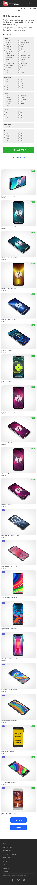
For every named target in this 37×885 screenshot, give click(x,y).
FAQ (4, 864)
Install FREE (20, 150)
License (5, 861)
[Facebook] (13, 880)
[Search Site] (30, 3)
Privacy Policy (7, 850)
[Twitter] (18, 880)
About (4, 843)
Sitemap (5, 872)
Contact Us (6, 868)
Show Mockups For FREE (28, 9)
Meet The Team (7, 847)
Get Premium (18, 157)
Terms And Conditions (9, 854)
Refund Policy (7, 857)
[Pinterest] (24, 880)
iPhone (3, 198)
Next (18, 827)
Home (4, 9)
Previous (18, 820)
